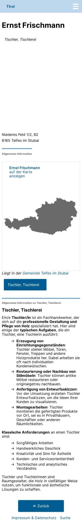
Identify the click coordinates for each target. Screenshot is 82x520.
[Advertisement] (41, 88)
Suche (65, 517)
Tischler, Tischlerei (23, 284)
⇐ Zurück (41, 506)
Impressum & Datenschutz (34, 517)
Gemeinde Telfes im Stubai (46, 273)
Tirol (10, 6)
